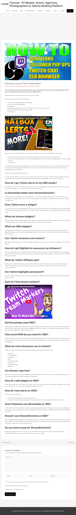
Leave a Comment (9, 86)
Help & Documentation (21, 86)
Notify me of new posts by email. (14, 489)
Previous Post (6, 442)
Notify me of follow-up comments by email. (17, 485)
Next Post (71, 442)
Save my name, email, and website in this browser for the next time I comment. (27, 482)
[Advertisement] (38, 24)
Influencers (31, 86)
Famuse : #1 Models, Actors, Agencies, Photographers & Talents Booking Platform (36, 4)
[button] (35, 11)
